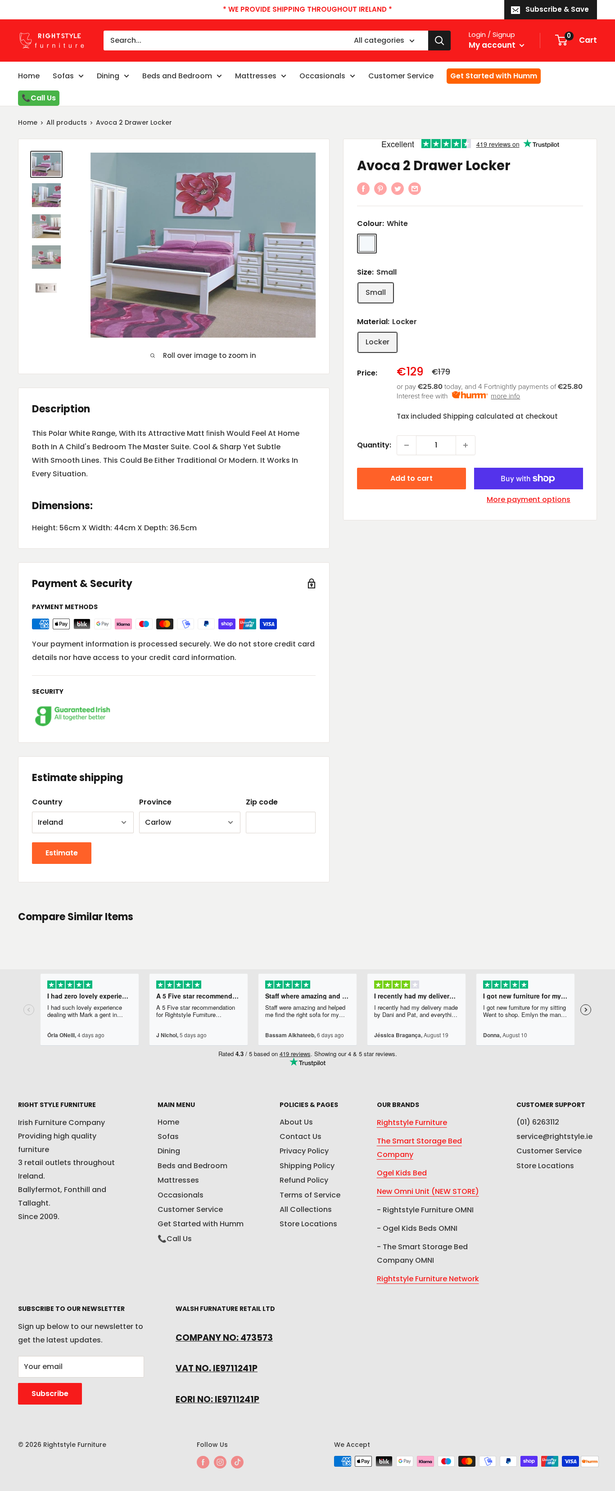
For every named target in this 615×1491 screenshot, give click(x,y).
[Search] (439, 40)
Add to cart (411, 478)
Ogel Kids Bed (402, 1173)
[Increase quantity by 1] (465, 445)
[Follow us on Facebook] (203, 1462)
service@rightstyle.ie (554, 1136)
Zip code (262, 802)
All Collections (306, 1209)
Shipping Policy (307, 1166)
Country (47, 802)
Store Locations (308, 1224)
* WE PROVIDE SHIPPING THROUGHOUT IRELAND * (307, 9)
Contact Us (300, 1136)
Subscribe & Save (557, 9)
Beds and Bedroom (177, 76)
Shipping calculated (478, 416)
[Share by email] (414, 188)
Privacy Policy (304, 1151)
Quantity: (374, 445)
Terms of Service (310, 1195)
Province (155, 802)
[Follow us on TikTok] (237, 1462)
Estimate (61, 853)
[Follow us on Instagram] (220, 1462)
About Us (296, 1122)
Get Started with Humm (493, 76)
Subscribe (50, 1393)
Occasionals (322, 76)
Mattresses (255, 76)
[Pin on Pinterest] (380, 188)
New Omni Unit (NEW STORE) (428, 1191)
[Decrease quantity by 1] (406, 445)
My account (493, 45)
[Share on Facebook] (363, 188)
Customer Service (401, 76)
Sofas (63, 76)
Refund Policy (304, 1180)
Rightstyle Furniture (412, 1122)
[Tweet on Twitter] (397, 188)
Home (29, 76)
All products (66, 122)
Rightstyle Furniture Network (428, 1279)
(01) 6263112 (537, 1122)
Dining (108, 76)
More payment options (528, 499)
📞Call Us (39, 98)
